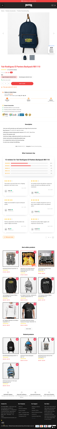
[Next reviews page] (53, 237)
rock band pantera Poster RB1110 (10, 268)
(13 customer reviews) (12, 69)
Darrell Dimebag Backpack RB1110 (10, 355)
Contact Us (34, 414)
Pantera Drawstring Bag (23, 11)
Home (2, 11)
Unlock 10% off (3, 423)
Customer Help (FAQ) (36, 416)
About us (20, 406)
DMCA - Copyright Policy (24, 412)
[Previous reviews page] (46, 237)
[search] (52, 5)
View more (28, 328)
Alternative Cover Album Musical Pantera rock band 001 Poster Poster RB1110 (27, 270)
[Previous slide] (3, 33)
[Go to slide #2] (32, 57)
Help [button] (54, 427)
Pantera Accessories (11, 11)
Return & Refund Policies (37, 412)
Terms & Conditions (23, 408)
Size (2, 74)
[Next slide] (53, 33)
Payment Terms (35, 410)
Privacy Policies (22, 410)
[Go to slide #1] (25, 57)
